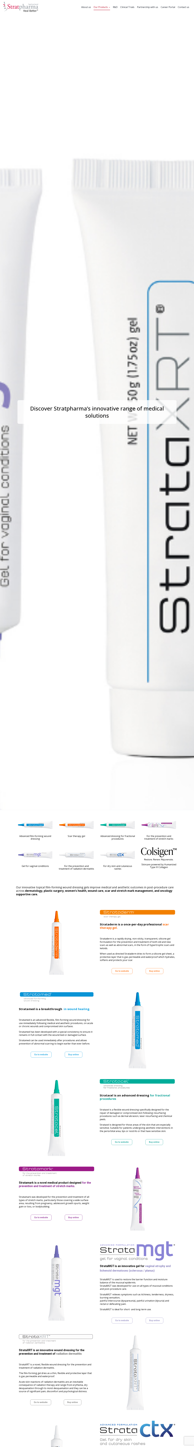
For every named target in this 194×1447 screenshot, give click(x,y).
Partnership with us (147, 7)
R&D (115, 7)
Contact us (183, 7)
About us (86, 7)
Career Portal (168, 7)
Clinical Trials (127, 7)
